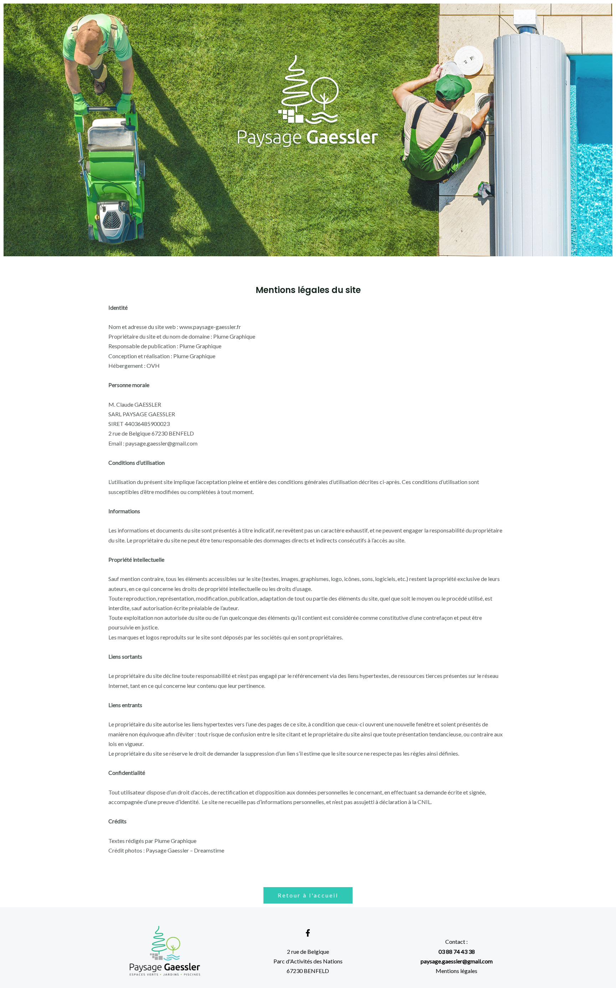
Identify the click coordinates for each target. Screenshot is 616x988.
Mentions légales (456, 970)
